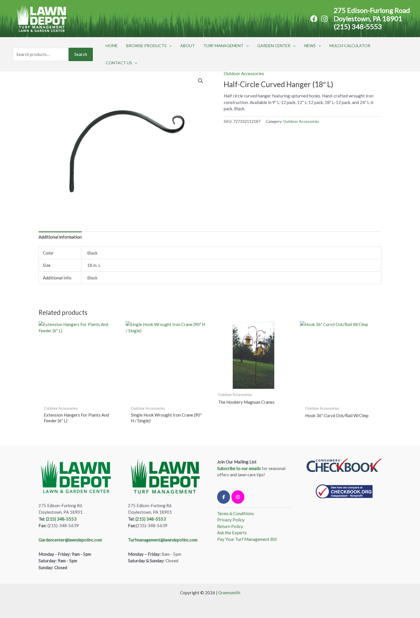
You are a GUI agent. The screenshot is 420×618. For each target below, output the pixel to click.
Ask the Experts (232, 532)
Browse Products (146, 45)
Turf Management (223, 45)
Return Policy (230, 526)
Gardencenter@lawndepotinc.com (70, 539)
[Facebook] (313, 18)
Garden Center (273, 45)
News (310, 45)
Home (112, 45)
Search (80, 54)
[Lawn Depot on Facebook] (223, 497)
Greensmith (229, 592)
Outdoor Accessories (244, 73)
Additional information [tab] (60, 236)
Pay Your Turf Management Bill (247, 539)
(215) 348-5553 (358, 26)
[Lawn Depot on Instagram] (237, 497)
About (187, 45)
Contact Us (119, 62)
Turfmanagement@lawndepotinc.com (162, 539)
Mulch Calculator (349, 45)
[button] (169, 45)
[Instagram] (324, 18)
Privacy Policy (231, 519)
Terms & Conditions (235, 513)
